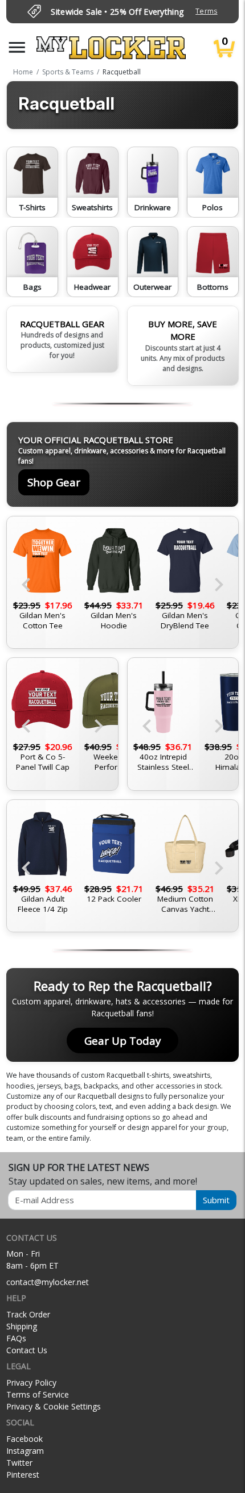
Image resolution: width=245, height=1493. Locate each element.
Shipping (21, 1326)
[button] (17, 47)
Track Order (28, 1314)
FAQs (16, 1338)
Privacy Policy (31, 1382)
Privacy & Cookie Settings (53, 1406)
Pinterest (22, 1474)
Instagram (25, 1450)
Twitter (19, 1462)
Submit (216, 1200)
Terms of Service (37, 1394)
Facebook (24, 1438)
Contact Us (26, 1350)
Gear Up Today (122, 1040)
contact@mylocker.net (47, 1282)
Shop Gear (53, 482)
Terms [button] (206, 11)
